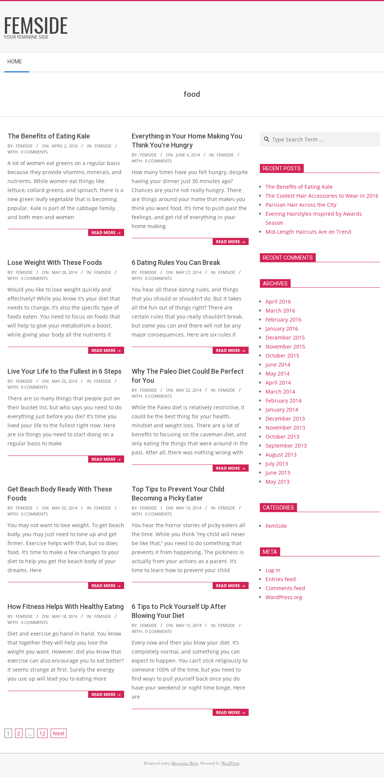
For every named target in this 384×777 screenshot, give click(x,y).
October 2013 (282, 436)
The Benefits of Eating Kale (49, 136)
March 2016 (280, 310)
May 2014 (278, 373)
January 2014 (282, 409)
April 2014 (278, 382)
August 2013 (281, 454)
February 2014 (284, 400)
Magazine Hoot (184, 763)
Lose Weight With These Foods (55, 262)
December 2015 (285, 337)
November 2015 (285, 346)
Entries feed (281, 579)
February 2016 (284, 319)
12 (42, 733)
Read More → (106, 232)
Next (58, 733)
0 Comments (34, 152)
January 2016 (282, 328)
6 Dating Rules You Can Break (176, 262)
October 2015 (282, 355)
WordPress (230, 763)
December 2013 (285, 418)
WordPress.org (284, 597)
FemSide (102, 146)
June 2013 (278, 472)
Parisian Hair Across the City (301, 204)
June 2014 (278, 364)
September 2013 (286, 445)
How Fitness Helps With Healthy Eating (66, 606)
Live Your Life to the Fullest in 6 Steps (65, 371)
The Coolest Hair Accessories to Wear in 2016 (322, 195)
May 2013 (278, 481)
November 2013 (285, 427)
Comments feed (285, 588)
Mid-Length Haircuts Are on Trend (308, 231)
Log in (273, 570)
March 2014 (280, 391)
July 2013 (277, 463)
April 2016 (278, 301)
